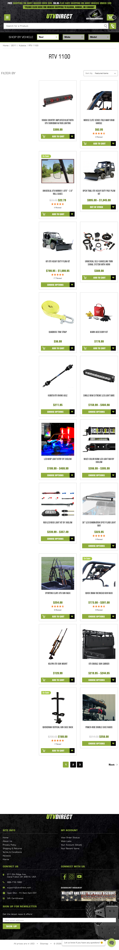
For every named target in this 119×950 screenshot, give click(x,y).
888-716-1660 (14, 882)
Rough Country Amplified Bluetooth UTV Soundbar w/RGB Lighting (58, 122)
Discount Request (71, 888)
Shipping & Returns (12, 848)
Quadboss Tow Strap (58, 332)
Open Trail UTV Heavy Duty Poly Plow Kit (99, 192)
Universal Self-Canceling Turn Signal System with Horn (99, 263)
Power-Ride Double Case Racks (99, 727)
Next (112, 764)
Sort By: (89, 73)
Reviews (7, 855)
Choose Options (55, 284)
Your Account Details (71, 844)
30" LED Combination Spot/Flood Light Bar (99, 524)
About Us (7, 841)
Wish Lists (66, 841)
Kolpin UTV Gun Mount (57, 663)
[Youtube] (79, 877)
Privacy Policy (9, 844)
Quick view (58, 100)
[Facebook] (64, 877)
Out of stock (96, 207)
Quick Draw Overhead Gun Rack (99, 593)
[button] (111, 942)
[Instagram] (72, 877)
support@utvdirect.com (19, 887)
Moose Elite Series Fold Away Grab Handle (99, 122)
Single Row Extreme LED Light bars (99, 395)
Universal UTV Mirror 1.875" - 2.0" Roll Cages (58, 192)
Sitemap (44, 943)
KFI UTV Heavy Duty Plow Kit (58, 261)
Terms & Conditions (12, 852)
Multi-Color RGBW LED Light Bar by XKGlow (99, 461)
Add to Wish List (72, 136)
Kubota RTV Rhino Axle (57, 395)
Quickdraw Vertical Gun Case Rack (58, 727)
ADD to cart (58, 136)
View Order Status (70, 837)
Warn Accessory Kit (99, 332)
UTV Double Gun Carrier (99, 663)
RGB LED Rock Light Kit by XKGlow (57, 522)
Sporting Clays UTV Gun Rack (57, 593)
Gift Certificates (15, 898)
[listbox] (106, 73)
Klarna (6, 859)
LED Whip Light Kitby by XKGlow (58, 459)
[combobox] (56, 26)
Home (5, 837)
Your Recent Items (70, 848)
